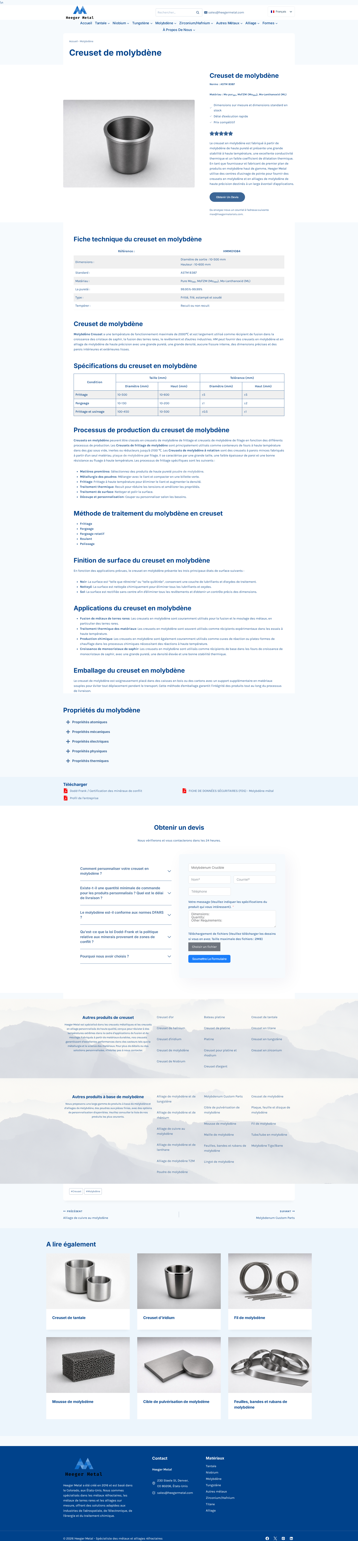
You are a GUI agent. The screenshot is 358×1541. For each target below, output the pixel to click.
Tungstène (213, 1485)
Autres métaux (216, 1491)
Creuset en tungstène (266, 1039)
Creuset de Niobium (171, 1061)
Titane (210, 1504)
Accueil (86, 23)
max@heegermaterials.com (226, 214)
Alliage (211, 1510)
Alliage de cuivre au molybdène (85, 1215)
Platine (209, 1039)
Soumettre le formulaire (209, 959)
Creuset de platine (217, 1028)
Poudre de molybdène (172, 1172)
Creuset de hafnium (171, 1028)
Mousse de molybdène (220, 1123)
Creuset (76, 1191)
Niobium (212, 1472)
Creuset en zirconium (266, 1050)
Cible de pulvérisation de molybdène (176, 1401)
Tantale (211, 1466)
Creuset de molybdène (173, 1050)
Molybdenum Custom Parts (223, 1096)
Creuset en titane (263, 1028)
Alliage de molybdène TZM (176, 1161)
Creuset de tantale (264, 1017)
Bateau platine (214, 1017)
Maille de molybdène (219, 1134)
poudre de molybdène (187, 471)
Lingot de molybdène (219, 1161)
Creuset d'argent (215, 1066)
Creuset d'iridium (169, 1039)
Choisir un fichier (204, 947)
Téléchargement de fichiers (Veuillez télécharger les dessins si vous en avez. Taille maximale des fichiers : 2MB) (232, 936)
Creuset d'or (165, 1017)
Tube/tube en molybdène (269, 1134)
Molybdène (86, 41)
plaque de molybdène (128, 455)
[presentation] (88, 1281)
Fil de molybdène (263, 1123)
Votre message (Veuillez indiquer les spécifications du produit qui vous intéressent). (227, 904)
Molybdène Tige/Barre (267, 1145)
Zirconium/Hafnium (220, 1498)
